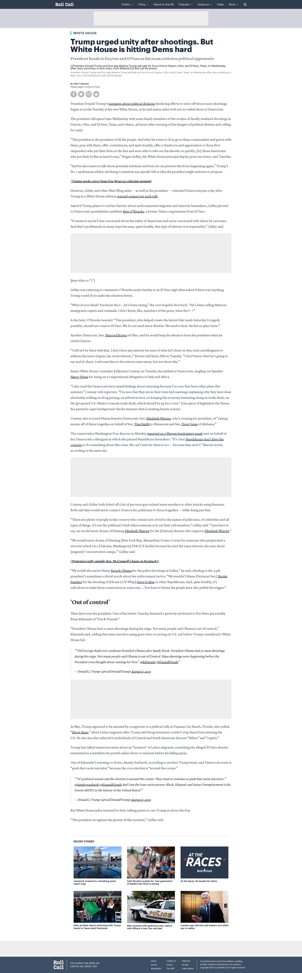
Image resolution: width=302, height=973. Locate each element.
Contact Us (171, 961)
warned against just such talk (137, 196)
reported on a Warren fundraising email (174, 433)
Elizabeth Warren (158, 418)
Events (154, 964)
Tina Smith (142, 424)
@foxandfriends (167, 662)
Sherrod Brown (116, 335)
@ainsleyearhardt (86, 784)
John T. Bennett (81, 84)
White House (85, 33)
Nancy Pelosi (79, 377)
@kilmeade (147, 662)
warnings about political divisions (132, 104)
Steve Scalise (145, 582)
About (153, 961)
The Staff (170, 968)
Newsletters (156, 968)
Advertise (186, 961)
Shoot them (80, 732)
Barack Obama (121, 571)
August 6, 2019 (141, 671)
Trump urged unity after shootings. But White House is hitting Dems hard (141, 45)
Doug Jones (190, 424)
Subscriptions (188, 968)
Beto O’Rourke (133, 211)
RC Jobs (185, 964)
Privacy (169, 964)
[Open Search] (245, 4)
